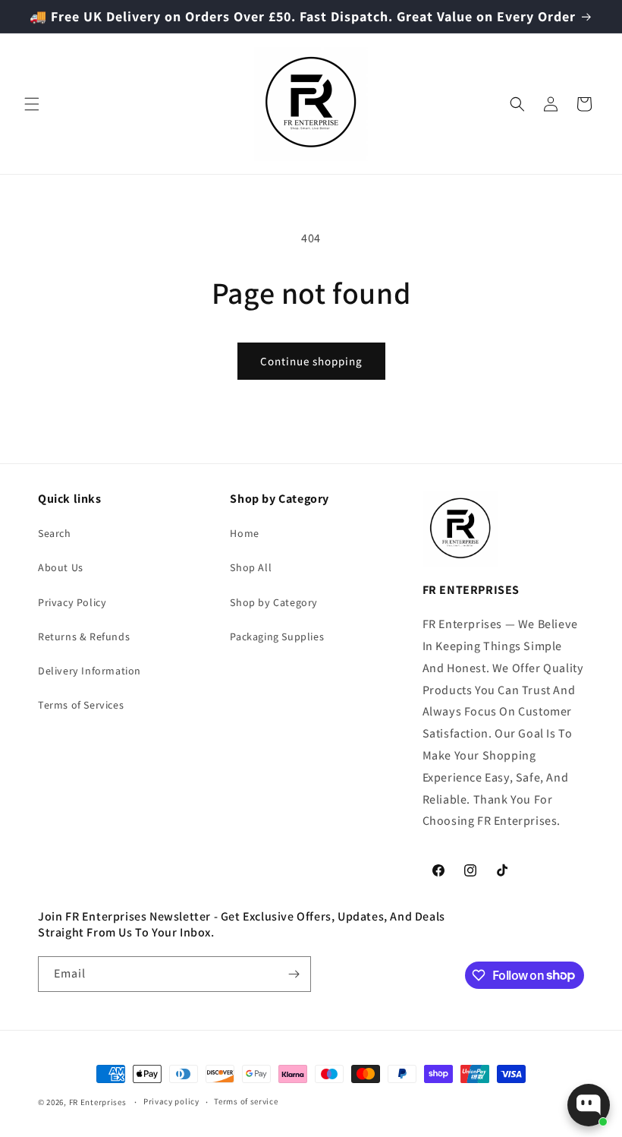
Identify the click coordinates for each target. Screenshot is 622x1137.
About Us (60, 567)
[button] (32, 104)
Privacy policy (171, 1101)
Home (244, 533)
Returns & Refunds (84, 636)
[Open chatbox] (588, 1105)
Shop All (251, 567)
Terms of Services (81, 705)
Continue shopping (311, 361)
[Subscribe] (293, 974)
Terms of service (246, 1101)
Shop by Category (274, 602)
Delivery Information (89, 670)
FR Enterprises (98, 1102)
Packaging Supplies (277, 636)
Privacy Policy (72, 602)
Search (54, 533)
